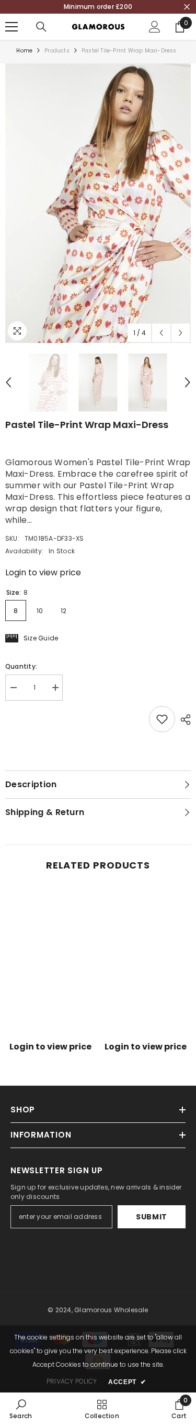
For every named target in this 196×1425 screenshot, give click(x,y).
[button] (161, 333)
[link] (50, 1030)
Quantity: (21, 666)
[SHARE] (183, 719)
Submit (151, 1217)
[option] (98, 203)
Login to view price (43, 572)
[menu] (11, 26)
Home (24, 51)
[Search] (41, 26)
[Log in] (154, 27)
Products (57, 51)
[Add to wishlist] (162, 719)
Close (187, 7)
